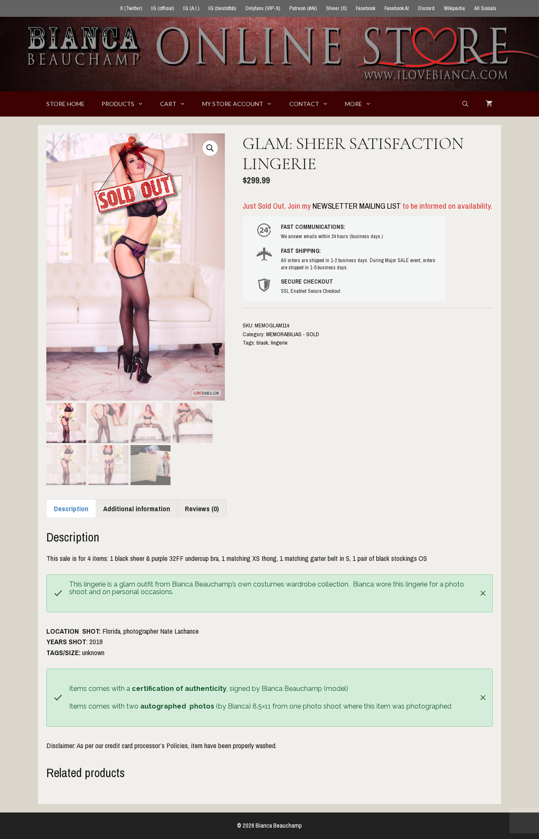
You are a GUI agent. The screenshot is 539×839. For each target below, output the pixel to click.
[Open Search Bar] (465, 104)
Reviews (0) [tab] (202, 508)
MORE (353, 103)
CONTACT (304, 103)
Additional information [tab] (136, 508)
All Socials (485, 8)
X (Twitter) (131, 8)
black (262, 342)
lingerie (279, 342)
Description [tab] (71, 508)
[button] (210, 148)
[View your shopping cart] (489, 104)
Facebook (365, 8)
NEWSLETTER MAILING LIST (356, 205)
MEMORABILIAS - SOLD (292, 334)
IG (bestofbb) (222, 8)
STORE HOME (65, 103)
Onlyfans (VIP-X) (262, 8)
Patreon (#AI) (303, 8)
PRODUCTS (117, 103)
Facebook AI (396, 8)
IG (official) (162, 8)
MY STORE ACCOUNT (232, 103)
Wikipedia (454, 8)
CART (168, 103)
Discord (426, 8)
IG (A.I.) (191, 8)
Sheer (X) (336, 8)
